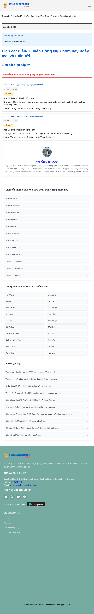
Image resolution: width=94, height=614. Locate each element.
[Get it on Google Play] (36, 505)
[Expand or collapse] (89, 27)
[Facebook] (6, 496)
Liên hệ (6, 518)
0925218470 (16, 482)
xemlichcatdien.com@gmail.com (24, 485)
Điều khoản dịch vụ (11, 528)
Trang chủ (6, 16)
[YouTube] (18, 496)
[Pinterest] (24, 496)
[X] (12, 496)
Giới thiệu (7, 523)
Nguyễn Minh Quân (47, 161)
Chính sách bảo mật (12, 532)
